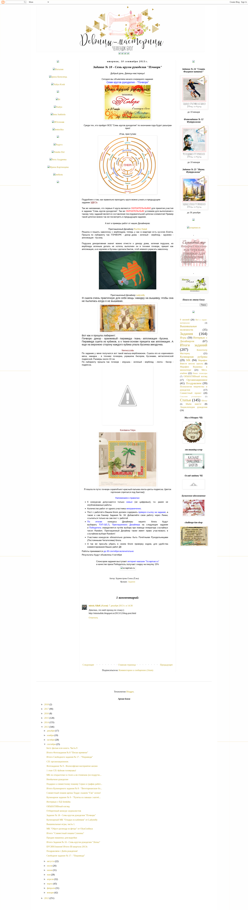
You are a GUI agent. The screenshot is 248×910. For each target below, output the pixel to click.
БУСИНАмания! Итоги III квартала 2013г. (67, 846)
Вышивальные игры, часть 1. (60, 824)
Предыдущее (166, 665)
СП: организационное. (57, 761)
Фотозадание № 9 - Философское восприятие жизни (72, 766)
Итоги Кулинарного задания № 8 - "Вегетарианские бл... (74, 788)
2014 (46, 722)
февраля (51, 888)
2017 (46, 709)
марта (50, 883)
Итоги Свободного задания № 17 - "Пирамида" (69, 757)
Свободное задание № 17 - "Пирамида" (65, 855)
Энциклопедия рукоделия (193, 407)
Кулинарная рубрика (193, 356)
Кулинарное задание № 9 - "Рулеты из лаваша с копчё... (73, 797)
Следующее (88, 665)
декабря (51, 730)
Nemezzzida (128, 350)
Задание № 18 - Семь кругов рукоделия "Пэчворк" (71, 815)
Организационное (197, 379)
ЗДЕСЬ (94, 202)
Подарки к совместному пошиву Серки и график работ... (74, 784)
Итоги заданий (193, 345)
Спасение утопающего (191, 397)
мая (49, 874)
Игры (183, 337)
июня (50, 870)
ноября (50, 735)
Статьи (185, 400)
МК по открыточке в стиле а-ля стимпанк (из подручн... (73, 775)
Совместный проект (190, 393)
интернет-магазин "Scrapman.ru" (143, 561)
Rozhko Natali (140, 229)
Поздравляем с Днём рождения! (62, 851)
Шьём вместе (193, 404)
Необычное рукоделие (57, 779)
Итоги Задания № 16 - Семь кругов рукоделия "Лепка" (73, 842)
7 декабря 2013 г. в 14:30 (121, 605)
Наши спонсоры (200, 373)
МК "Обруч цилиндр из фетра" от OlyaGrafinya (69, 828)
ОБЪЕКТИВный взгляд (195, 376)
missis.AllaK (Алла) (98, 605)
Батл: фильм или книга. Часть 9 (61, 748)
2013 (46, 727)
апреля (50, 879)
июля (50, 865)
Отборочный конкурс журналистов (63, 811)
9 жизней (185, 319)
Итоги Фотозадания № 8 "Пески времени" (67, 752)
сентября (51, 744)
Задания (131, 582)
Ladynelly (140, 295)
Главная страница (127, 665)
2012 (46, 898)
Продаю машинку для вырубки (61, 837)
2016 (46, 713)
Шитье (204, 400)
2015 (46, 718)
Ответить (93, 617)
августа (51, 861)
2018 (46, 704)
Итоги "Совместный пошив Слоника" (65, 833)
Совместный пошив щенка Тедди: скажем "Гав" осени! (73, 793)
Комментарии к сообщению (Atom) (136, 670)
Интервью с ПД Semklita (58, 802)
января (50, 892)
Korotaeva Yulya (127, 430)
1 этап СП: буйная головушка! (61, 770)
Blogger (129, 691)
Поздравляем (193, 383)
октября (51, 740)
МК (188, 360)
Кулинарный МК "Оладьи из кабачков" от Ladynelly (71, 820)
